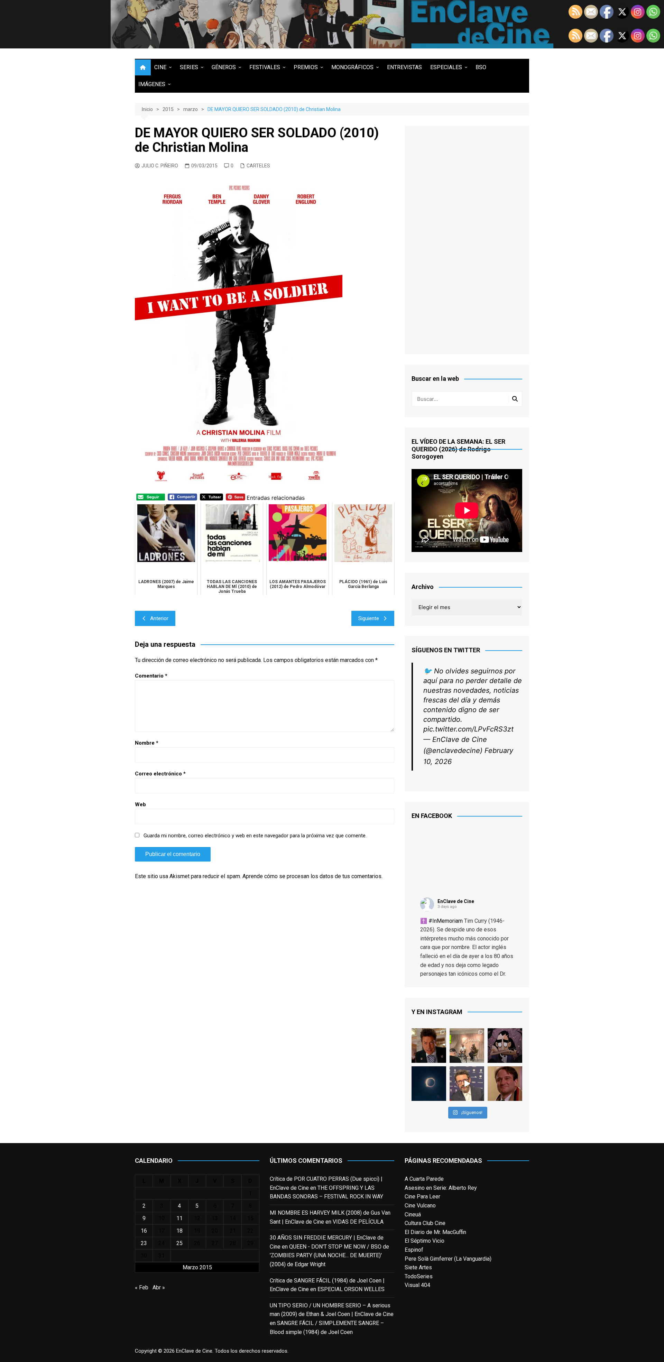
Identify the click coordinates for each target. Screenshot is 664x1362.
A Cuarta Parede (424, 1179)
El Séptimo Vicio (424, 1240)
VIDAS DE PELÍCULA (358, 1221)
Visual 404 (417, 1285)
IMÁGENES (151, 84)
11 (179, 1218)
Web (140, 804)
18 (179, 1230)
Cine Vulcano (420, 1205)
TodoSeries (419, 1276)
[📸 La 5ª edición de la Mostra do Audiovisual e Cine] (467, 1045)
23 (144, 1243)
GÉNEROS (224, 67)
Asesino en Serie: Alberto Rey (441, 1188)
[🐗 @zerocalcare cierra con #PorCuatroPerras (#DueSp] (505, 1045)
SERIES (189, 67)
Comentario (151, 676)
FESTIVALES (264, 67)
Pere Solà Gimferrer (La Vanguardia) (448, 1258)
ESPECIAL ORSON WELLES (351, 1289)
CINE (160, 67)
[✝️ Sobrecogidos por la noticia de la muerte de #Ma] (467, 1083)
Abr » (159, 1287)
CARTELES (258, 165)
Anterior (159, 618)
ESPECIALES (446, 67)
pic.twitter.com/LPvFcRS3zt (468, 729)
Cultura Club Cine (425, 1223)
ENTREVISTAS (404, 67)
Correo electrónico (160, 774)
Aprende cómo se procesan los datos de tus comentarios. (312, 876)
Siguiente (368, 618)
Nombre (146, 743)
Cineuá (413, 1214)
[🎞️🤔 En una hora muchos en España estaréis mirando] (429, 1083)
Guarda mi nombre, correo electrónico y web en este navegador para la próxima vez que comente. (255, 835)
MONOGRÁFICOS (352, 67)
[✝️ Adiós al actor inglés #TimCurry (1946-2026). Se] (429, 1045)
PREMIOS (306, 67)
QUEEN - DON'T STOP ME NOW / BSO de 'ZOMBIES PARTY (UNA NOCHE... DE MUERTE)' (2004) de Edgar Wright (329, 1255)
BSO (481, 67)
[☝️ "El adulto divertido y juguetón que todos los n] (505, 1083)
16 (144, 1230)
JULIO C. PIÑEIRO (159, 165)
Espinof (414, 1249)
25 (179, 1243)
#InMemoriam (445, 921)
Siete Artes (418, 1267)
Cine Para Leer (422, 1196)
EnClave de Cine (455, 901)
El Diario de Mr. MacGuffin (435, 1232)
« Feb (141, 1287)
